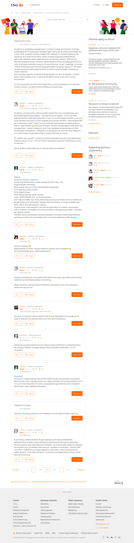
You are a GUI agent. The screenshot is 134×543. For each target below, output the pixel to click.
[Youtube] (111, 537)
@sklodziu (26, 180)
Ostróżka (23, 167)
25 (55, 470)
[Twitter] (107, 537)
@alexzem (34, 180)
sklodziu (22, 306)
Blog (107, 5)
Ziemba (22, 430)
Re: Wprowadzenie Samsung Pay (103, 84)
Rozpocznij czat (103, 524)
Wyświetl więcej (94, 192)
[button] (16, 91)
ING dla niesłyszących (23, 533)
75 (68, 470)
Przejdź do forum (94, 124)
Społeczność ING (12, 13)
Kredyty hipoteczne (38, 13)
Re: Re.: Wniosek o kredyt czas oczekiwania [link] (57, 13)
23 (40, 470)
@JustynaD (18, 180)
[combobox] (67, 19)
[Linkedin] (119, 537)
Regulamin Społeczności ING (20, 482)
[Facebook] (103, 537)
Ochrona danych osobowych (68, 533)
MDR (53, 533)
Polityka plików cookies (89, 533)
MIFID (47, 533)
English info (38, 533)
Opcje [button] (31, 92)
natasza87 (23, 335)
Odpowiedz (77, 91)
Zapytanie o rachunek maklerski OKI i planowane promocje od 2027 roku (105, 49)
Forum (97, 5)
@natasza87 (18, 376)
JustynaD (23, 236)
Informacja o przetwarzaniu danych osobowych (47, 482)
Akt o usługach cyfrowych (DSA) (76, 482)
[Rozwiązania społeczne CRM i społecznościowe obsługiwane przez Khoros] (119, 482)
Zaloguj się (117, 5)
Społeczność (35, 5)
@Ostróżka (17, 246)
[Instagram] (115, 537)
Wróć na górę (67, 492)
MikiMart (23, 103)
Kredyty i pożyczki (26, 13)
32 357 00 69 (103, 528)
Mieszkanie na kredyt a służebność (104, 104)
